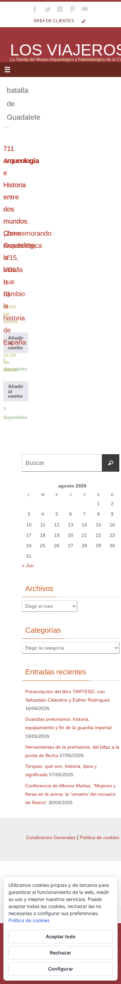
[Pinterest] (72, 8)
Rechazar (60, 952)
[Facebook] (35, 8)
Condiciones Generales (51, 837)
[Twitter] (47, 8)
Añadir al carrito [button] (15, 342)
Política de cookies (99, 837)
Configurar (60, 969)
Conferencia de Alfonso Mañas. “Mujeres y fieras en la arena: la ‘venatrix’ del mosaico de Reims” (70, 794)
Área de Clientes (54, 20)
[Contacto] (84, 8)
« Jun (28, 565)
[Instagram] (59, 8)
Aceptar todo (61, 936)
